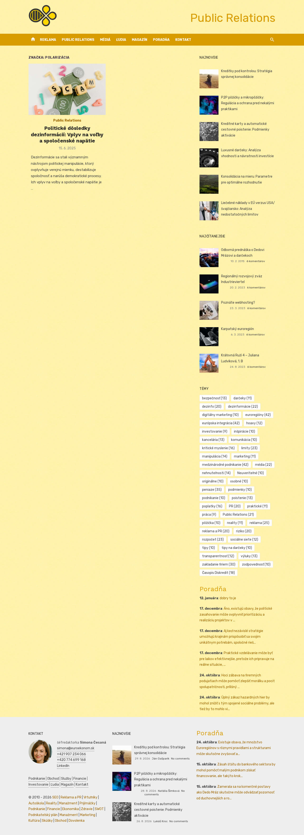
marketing (245, 456)
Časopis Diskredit (218, 573)
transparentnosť (218, 556)
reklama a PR (215, 531)
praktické (257, 506)
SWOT (99, 809)
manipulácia (214, 456)
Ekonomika (70, 809)
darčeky (242, 398)
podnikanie (213, 498)
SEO (55, 797)
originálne (212, 481)
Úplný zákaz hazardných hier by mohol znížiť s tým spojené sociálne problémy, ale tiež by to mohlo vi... (237, 703)
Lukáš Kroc (160, 821)
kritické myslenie (218, 448)
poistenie (242, 498)
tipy (208, 548)
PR (235, 506)
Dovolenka (77, 821)
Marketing (87, 815)
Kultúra (34, 821)
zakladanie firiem (218, 564)
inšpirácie (244, 431)
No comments (180, 758)
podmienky (240, 490)
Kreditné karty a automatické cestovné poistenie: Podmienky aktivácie (245, 129)
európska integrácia (221, 423)
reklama (259, 523)
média (263, 465)
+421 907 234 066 (71, 754)
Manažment (68, 803)
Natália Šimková (169, 791)
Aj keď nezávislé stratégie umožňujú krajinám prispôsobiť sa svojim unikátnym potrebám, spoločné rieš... (231, 637)
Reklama (48, 40)
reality (235, 523)
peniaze (212, 490)
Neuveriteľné (250, 473)
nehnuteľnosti (216, 473)
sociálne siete (244, 540)
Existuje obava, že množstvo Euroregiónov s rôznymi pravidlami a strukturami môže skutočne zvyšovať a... (233, 748)
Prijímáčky (87, 803)
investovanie (214, 431)
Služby (66, 779)
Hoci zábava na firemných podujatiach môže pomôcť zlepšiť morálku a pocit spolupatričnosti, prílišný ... (237, 681)
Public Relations (78, 40)
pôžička (211, 523)
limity (249, 448)
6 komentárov (256, 261)
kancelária (213, 440)
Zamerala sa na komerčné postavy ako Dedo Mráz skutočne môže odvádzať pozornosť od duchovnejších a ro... (235, 792)
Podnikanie (36, 779)
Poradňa (161, 40)
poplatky (212, 506)
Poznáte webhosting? (238, 303)
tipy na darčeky (237, 548)
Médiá (105, 40)
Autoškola (36, 803)
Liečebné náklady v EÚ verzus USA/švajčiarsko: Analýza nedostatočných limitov (248, 209)
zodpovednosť (256, 564)
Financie (79, 779)
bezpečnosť (214, 398)
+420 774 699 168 (71, 760)
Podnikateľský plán (42, 815)
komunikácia (244, 440)
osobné (239, 481)
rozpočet (213, 540)
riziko (244, 531)
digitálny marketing (220, 415)
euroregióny (258, 415)
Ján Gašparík (160, 758)
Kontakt (183, 40)
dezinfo (211, 407)
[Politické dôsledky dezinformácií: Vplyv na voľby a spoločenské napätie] (67, 89)
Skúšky (47, 821)
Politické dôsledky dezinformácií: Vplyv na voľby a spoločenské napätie (67, 134)
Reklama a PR (71, 797)
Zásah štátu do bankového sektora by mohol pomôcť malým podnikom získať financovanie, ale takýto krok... (236, 770)
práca (209, 515)
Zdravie (87, 809)
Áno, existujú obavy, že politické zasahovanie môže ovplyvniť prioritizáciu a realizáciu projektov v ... (236, 614)
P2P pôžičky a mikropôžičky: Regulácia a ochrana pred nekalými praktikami (247, 103)
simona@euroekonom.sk (75, 748)
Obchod (53, 779)
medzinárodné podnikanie (225, 465)
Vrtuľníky (90, 797)
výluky (249, 556)
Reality (51, 803)
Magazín (139, 40)
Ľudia (121, 40)
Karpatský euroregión (237, 329)
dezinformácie (243, 407)
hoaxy (254, 423)
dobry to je (228, 598)
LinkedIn (63, 766)
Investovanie (38, 785)
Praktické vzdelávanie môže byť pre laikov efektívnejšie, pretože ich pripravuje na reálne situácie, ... (237, 659)
